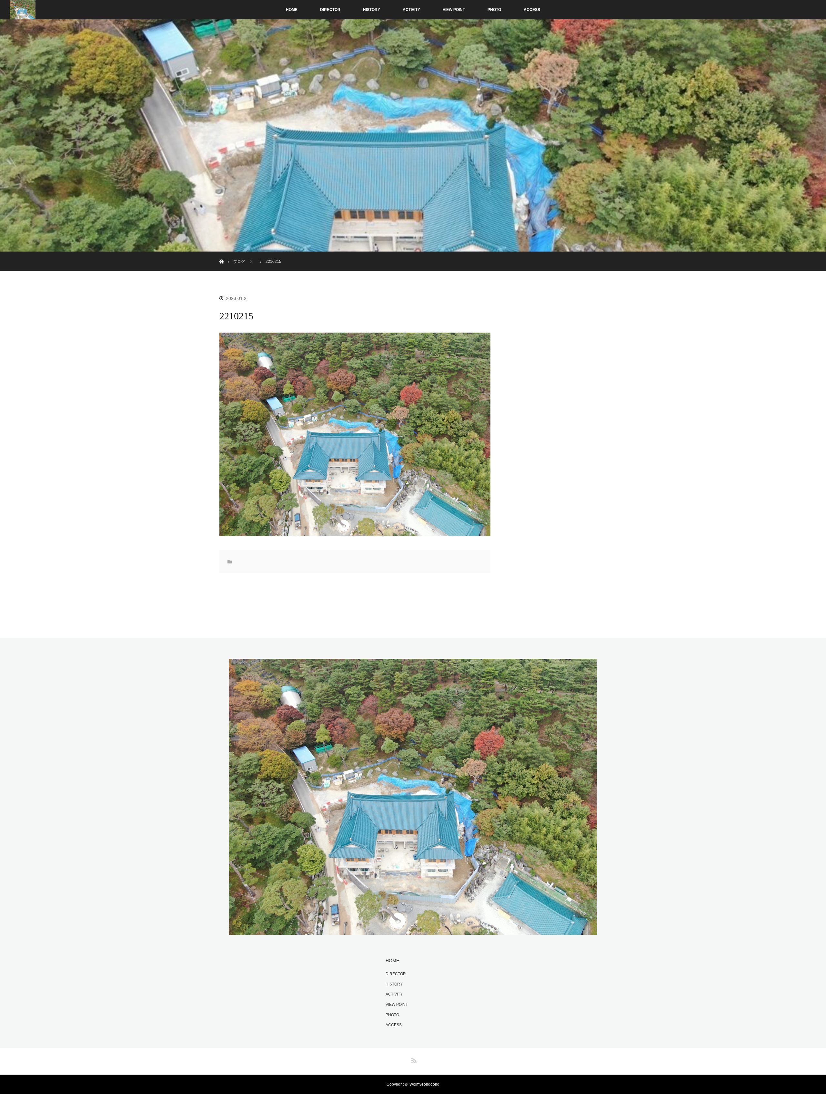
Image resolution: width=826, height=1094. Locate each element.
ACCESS (532, 9)
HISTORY (371, 9)
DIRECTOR (330, 9)
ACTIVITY (411, 9)
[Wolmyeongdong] (413, 931)
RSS (413, 1059)
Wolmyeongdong (424, 1084)
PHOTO (494, 9)
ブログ (239, 261)
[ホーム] (221, 254)
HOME (291, 9)
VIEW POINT (454, 9)
